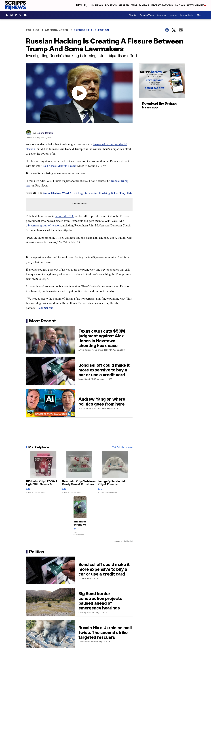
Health (124, 5)
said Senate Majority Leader (59, 166)
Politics (111, 5)
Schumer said (45, 308)
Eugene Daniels (44, 132)
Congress (161, 15)
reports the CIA (64, 216)
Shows (180, 5)
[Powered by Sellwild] (128, 541)
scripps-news (17, 15)
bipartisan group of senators (44, 225)
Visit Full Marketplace (122, 447)
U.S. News (96, 5)
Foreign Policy (187, 15)
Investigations (162, 5)
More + (200, 15)
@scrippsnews (26, 15)
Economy (173, 15)
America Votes (147, 15)
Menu (80, 5)
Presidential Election (91, 30)
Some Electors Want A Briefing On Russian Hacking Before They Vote (87, 193)
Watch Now (195, 5)
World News (140, 5)
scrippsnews (8, 15)
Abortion (133, 15)
